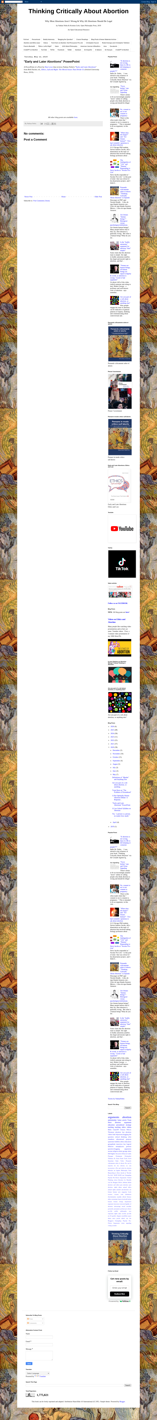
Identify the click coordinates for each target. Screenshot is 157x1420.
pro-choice (128, 1209)
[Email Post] (41, 123)
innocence (117, 1204)
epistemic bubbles (114, 1142)
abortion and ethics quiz (115, 1185)
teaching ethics (120, 1127)
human (110, 1201)
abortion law (119, 1132)
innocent (122, 1204)
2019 (113, 827)
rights (115, 1213)
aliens (120, 1187)
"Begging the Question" (65, 39)
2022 (113, 740)
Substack (78, 50)
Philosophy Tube (126, 1170)
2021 (113, 744)
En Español (88, 50)
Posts (31, 1319)
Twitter (69, 50)
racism (110, 1151)
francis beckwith (122, 1199)
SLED (115, 1175)
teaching (111, 1127)
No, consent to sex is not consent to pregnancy (125, 112)
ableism (125, 1182)
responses (110, 1213)
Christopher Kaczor (92, 43)
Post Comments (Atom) (41, 201)
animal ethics (127, 1187)
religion (115, 1151)
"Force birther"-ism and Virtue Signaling (124, 89)
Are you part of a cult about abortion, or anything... (119, 785)
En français (108, 50)
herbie (129, 1199)
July (114, 767)
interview (119, 1144)
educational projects (123, 1139)
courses (116, 1194)
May (114, 774)
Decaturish (113, 46)
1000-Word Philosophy (69, 46)
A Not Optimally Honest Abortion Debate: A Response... (120, 798)
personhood (120, 1125)
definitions (128, 1194)
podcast (122, 1209)
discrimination (112, 1197)
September (117, 761)
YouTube (44, 50)
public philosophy (120, 1211)
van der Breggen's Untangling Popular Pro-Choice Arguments (119, 1221)
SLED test (121, 1175)
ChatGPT (116, 1130)
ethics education (125, 1142)
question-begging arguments (119, 1149)
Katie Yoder (120, 1161)
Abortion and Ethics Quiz (32, 43)
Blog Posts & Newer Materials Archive (103, 39)
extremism (115, 1199)
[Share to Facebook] (52, 123)
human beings (118, 1201)
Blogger (122, 1402)
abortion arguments (123, 1122)
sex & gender (112, 1216)
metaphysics (120, 1146)
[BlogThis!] (48, 123)
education (111, 1125)
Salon (57, 46)
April (115, 822)
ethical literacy (126, 1197)
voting (110, 1225)
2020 (113, 747)
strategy (128, 1125)
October (116, 757)
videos (129, 1127)
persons (128, 1146)
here (75, 117)
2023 (113, 737)
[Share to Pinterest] (55, 123)
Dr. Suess (116, 1158)
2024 (113, 733)
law (124, 1144)
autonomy (112, 1120)
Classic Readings (82, 39)
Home (63, 197)
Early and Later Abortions (86, 67)
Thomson (111, 1132)
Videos (45, 43)
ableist (129, 1182)
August (115, 764)
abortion (126, 1117)
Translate (42, 1376)
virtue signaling (126, 1223)
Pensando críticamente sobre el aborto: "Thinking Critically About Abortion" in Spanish (120, 192)
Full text (26, 39)
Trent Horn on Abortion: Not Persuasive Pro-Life (67, 43)
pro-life (110, 1211)
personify (110, 1209)
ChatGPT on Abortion (31, 50)
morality (128, 1206)
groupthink (111, 1144)
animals (118, 1189)
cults (122, 1194)
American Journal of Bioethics (90, 46)
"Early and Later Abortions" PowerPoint (121, 804)
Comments (33, 1323)
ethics (109, 1199)
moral (123, 1206)
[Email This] (45, 123)
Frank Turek (123, 1158)
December (116, 750)
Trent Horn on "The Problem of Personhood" (121, 791)
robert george (122, 1151)
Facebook (61, 50)
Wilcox (120, 1182)
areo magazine (122, 1192)
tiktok (123, 1218)
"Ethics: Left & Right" (45, 46)
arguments (113, 1117)
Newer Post (28, 197)
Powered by (114, 1301)
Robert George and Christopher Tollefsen (116, 43)
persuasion (117, 1209)
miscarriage (117, 1206)
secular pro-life (126, 1213)
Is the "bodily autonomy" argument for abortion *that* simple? (125, 246)
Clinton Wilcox (125, 1130)
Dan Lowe (49, 67)
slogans (119, 1216)
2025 (113, 730)
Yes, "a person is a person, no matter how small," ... (121, 816)
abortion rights (112, 1187)
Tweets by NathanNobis (116, 1099)
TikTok (52, 50)
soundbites (125, 1216)
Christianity (119, 1156)
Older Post (98, 197)
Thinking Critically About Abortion (78, 11)
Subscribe (119, 1294)
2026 (113, 726)
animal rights (112, 1189)
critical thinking (121, 1137)
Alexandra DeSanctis (121, 1153)
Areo (105, 46)
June (114, 771)
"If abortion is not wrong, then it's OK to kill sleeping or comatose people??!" (120, 66)
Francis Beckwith (29, 46)
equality (119, 1197)
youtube (114, 1225)
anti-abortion (125, 1189)
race (130, 1211)
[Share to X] (50, 123)
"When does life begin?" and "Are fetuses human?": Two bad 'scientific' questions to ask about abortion (120, 139)
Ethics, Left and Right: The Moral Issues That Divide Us (62, 69)
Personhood (36, 39)
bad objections (118, 1134)
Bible (110, 1130)
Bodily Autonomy (48, 39)
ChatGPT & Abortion (122, 50)
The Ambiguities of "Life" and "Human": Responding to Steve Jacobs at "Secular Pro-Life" (120, 166)
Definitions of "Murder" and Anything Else (120, 778)
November (116, 754)
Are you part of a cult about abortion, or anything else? (125, 300)
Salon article (122, 1120)
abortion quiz (127, 1185)
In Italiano (98, 50)
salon (119, 1213)
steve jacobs (116, 1218)
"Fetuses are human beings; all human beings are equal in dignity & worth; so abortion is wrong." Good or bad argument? (120, 273)
